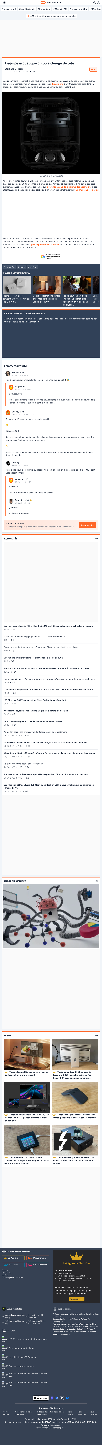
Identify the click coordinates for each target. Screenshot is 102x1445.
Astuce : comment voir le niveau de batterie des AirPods (76, 1326)
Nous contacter (93, 1413)
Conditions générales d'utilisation (23, 1413)
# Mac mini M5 (60, 9)
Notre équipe (70, 1413)
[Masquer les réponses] (6, 394)
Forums (5, 1270)
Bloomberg (57, 84)
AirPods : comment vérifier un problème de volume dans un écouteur (76, 1315)
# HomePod (9, 267)
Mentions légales (6, 1413)
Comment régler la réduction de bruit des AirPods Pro (74, 1329)
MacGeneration (39, 1258)
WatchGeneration (40, 1265)
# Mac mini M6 (9, 9)
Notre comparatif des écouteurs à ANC (36, 1322)
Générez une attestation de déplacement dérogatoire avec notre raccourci (74, 1332)
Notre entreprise (82, 1413)
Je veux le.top (8, 1273)
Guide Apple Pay (60, 1321)
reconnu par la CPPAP (40, 1422)
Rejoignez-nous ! (76, 1299)
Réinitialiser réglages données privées (51, 1428)
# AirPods (32, 267)
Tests (7, 1035)
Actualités (11, 538)
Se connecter (87, 525)
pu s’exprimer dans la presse (45, 244)
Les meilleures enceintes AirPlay (15, 1316)
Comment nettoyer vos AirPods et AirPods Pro (71, 1319)
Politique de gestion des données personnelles (50, 1413)
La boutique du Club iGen (12, 1277)
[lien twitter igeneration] (62, 1398)
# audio (21, 267)
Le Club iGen (13, 1258)
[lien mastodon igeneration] (52, 1398)
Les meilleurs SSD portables (35, 1316)
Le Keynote (6, 1275)
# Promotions (44, 9)
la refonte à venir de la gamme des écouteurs (69, 187)
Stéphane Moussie (14, 69)
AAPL (93, 69)
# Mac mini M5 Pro (78, 9)
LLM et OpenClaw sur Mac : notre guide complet (53, 16)
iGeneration (13, 1265)
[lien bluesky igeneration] (67, 1398)
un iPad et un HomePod (87, 190)
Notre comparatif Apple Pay (14, 1322)
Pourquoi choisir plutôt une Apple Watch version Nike (74, 1324)
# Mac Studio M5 (27, 9)
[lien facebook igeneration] (56, 1398)
